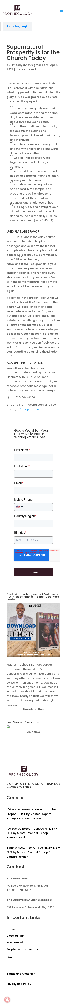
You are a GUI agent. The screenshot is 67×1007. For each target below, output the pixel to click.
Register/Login (18, 26)
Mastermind (15, 942)
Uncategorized (26, 69)
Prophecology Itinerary (22, 949)
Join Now (33, 732)
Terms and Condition (21, 974)
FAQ (9, 957)
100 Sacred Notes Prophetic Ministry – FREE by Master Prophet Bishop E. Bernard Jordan (32, 833)
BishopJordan (29, 409)
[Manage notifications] (7, 1000)
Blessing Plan (15, 936)
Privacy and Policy (19, 984)
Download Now (33, 709)
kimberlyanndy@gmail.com (29, 65)
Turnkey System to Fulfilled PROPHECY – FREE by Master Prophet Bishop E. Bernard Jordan (33, 852)
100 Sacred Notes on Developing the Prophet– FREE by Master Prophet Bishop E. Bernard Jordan (31, 814)
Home (11, 929)
